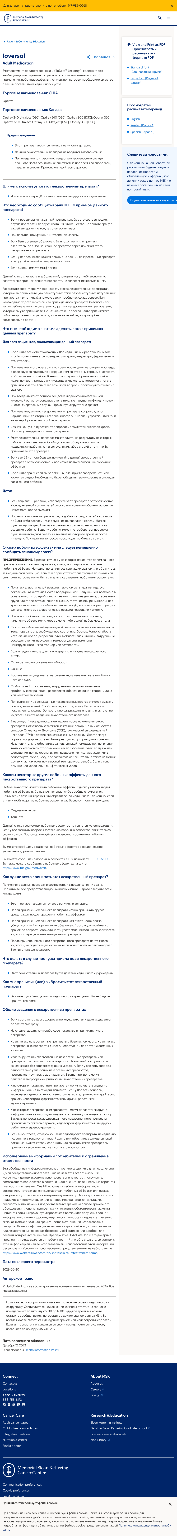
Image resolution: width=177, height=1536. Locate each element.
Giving (95, 1395)
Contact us (10, 1383)
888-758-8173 (12, 1399)
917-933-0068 (77, 5)
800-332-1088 (101, 859)
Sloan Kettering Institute (107, 1422)
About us (97, 1383)
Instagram (4, 1404)
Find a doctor (12, 1445)
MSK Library (99, 1440)
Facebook (9, 1404)
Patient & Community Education (26, 41)
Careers (96, 1389)
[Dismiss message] (172, 5)
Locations (9, 1389)
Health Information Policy (42, 1350)
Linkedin (23, 1404)
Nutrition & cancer (15, 1440)
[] (142, 125)
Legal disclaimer (13, 1496)
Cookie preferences (16, 1490)
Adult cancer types (15, 1422)
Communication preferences (22, 1484)
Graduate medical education (110, 1434)
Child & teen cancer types (20, 1428)
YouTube (18, 1404)
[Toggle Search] (160, 18)
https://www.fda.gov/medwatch (24, 868)
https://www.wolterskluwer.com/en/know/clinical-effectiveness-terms (50, 1253)
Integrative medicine (16, 1434)
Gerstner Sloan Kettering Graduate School (119, 1428)
